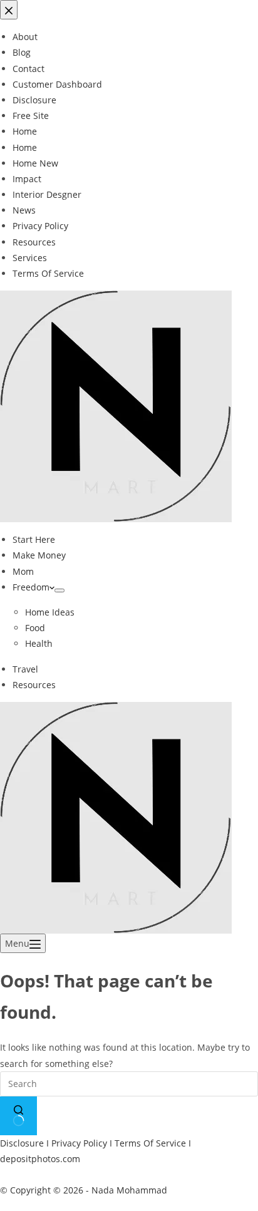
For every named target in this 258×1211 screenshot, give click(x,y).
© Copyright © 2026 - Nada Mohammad (83, 1190)
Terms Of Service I (153, 1143)
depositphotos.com (40, 1159)
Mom (23, 571)
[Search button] (18, 1115)
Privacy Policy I (83, 1143)
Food (35, 628)
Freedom (31, 587)
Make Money (39, 555)
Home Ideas (50, 612)
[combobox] (129, 1083)
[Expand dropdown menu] (59, 590)
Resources (34, 685)
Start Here (34, 539)
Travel (25, 669)
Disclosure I (25, 1143)
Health (39, 643)
